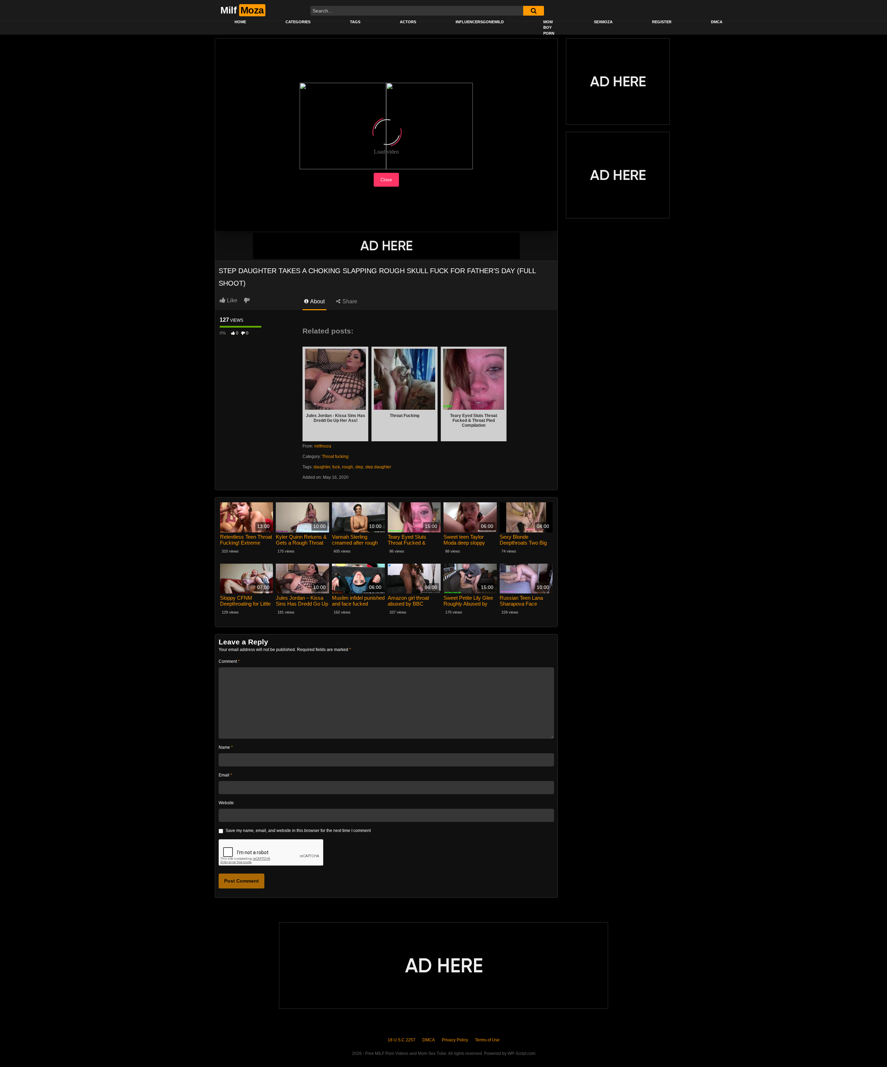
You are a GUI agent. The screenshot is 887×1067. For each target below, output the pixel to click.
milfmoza (322, 446)
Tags (355, 22)
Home (240, 22)
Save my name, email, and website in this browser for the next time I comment (298, 830)
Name (226, 747)
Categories (298, 22)
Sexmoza (603, 22)
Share (349, 301)
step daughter (378, 467)
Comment (229, 661)
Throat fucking (335, 456)
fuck (336, 467)
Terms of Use (487, 1040)
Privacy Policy (455, 1040)
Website (226, 802)
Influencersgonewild (480, 22)
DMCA (716, 22)
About (317, 301)
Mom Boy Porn (548, 27)
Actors (408, 22)
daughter (322, 467)
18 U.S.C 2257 (401, 1040)
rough (347, 467)
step (359, 467)
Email (225, 775)
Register (661, 22)
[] (533, 11)
